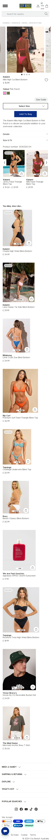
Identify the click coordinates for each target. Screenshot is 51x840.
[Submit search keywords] (46, 13)
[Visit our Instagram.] (15, 809)
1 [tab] (21, 74)
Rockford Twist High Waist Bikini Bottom (21, 637)
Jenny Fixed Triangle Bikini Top (12, 183)
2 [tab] (24, 74)
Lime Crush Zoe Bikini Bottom (16, 357)
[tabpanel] (25, 50)
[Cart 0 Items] (46, 6)
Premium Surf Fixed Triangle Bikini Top (20, 417)
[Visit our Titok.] (30, 809)
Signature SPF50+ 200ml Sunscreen (19, 575)
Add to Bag (25, 114)
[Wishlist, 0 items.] (42, 6)
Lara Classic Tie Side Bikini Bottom (19, 307)
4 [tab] (29, 74)
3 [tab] (26, 74)
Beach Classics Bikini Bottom (16, 518)
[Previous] (4, 162)
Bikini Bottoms (35, 23)
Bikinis (24, 23)
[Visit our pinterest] (35, 809)
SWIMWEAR (16, 23)
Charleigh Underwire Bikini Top (17, 469)
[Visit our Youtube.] (25, 809)
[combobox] (25, 14)
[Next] (47, 162)
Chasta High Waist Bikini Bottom (17, 251)
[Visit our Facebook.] (20, 809)
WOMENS (6, 23)
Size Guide (41, 99)
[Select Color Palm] (8, 93)
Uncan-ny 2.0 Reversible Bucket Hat (19, 695)
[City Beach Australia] (25, 6)
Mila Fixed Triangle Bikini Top (34, 183)
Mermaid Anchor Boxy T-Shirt (16, 745)
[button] (5, 6)
